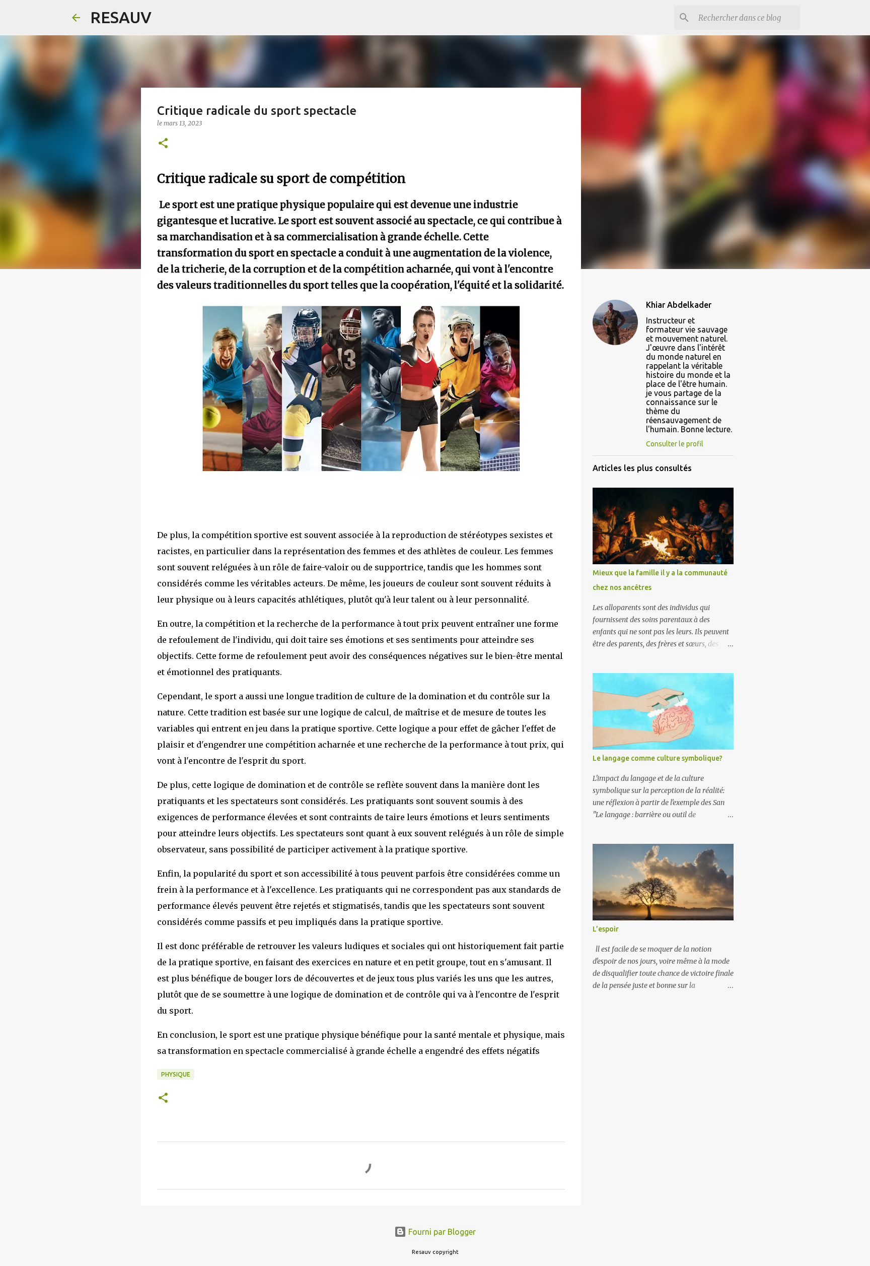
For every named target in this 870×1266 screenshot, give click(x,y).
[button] (163, 144)
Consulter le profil (674, 444)
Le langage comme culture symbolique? (657, 758)
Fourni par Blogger (441, 1231)
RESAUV (121, 17)
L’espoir (606, 929)
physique (175, 1074)
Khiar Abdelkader (678, 304)
